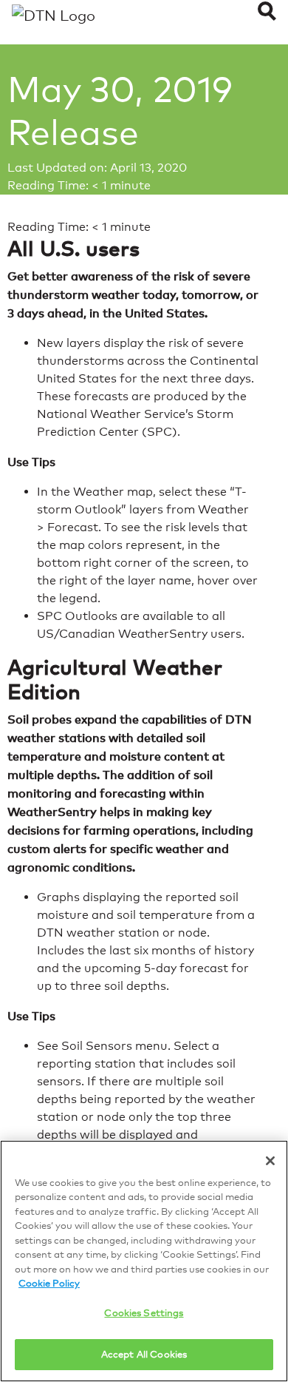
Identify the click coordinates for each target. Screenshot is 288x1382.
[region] (144, 1261)
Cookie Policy (49, 1283)
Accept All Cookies (144, 1354)
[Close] (270, 1161)
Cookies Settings (143, 1312)
